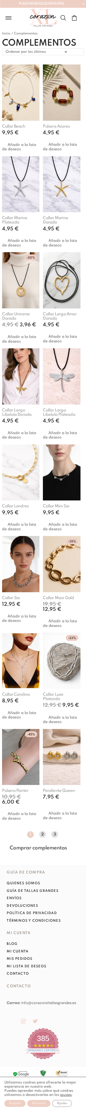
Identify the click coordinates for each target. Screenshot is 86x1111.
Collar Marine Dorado (55, 220)
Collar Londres (15, 506)
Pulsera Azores (56, 126)
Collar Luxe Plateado (53, 696)
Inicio (6, 33)
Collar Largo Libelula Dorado (16, 412)
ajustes (66, 1095)
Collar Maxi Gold (58, 598)
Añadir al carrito (23, 139)
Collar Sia (11, 598)
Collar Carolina (16, 694)
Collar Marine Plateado (14, 220)
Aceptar (15, 1103)
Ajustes (62, 1103)
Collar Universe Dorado (16, 316)
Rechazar (39, 1103)
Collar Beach (13, 126)
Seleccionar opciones (58, 805)
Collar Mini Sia (56, 506)
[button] (20, 147)
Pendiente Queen (59, 791)
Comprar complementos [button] (38, 848)
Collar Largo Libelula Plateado (59, 412)
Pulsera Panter (15, 791)
